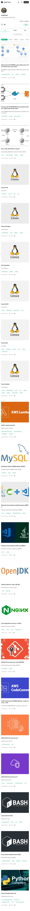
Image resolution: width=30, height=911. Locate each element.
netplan (25, 390)
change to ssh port (5, 822)
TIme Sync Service (5, 744)
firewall (10, 193)
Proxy (7, 629)
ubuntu (21, 155)
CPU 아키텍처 (4, 116)
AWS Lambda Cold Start (7, 431)
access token (4, 668)
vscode (24, 513)
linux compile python (20, 902)
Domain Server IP (18, 783)
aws (27, 39)
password (18, 860)
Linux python (16, 899)
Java (22, 39)
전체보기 (4, 39)
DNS (3, 349)
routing (21, 232)
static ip (8, 392)
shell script (24, 860)
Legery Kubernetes (6, 74)
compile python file (5, 902)
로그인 (26, 2)
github (10, 668)
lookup (23, 349)
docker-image (17, 116)
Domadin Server (10, 783)
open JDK (8, 590)
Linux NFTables (5, 232)
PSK (3, 155)
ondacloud (4, 15)
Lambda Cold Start (17, 431)
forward (14, 349)
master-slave (4, 351)
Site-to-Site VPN (9, 155)
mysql (9, 472)
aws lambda (4, 433)
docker (10, 116)
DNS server (8, 349)
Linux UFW (4, 193)
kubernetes (23, 74)
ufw (18, 193)
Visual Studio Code (16, 513)
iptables (11, 271)
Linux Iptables (4, 271)
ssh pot (20, 822)
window (14, 472)
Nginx (3, 629)
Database (4, 472)
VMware (16, 155)
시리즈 (15, 30)
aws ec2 (17, 74)
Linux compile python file (7, 899)
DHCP (16, 39)
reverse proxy (18, 629)
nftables (16, 232)
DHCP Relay (9, 310)
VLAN (16, 390)
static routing (14, 392)
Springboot (8, 513)
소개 (25, 30)
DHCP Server (16, 310)
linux (10, 39)
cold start (11, 433)
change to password (6, 860)
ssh (16, 822)
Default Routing (10, 390)
